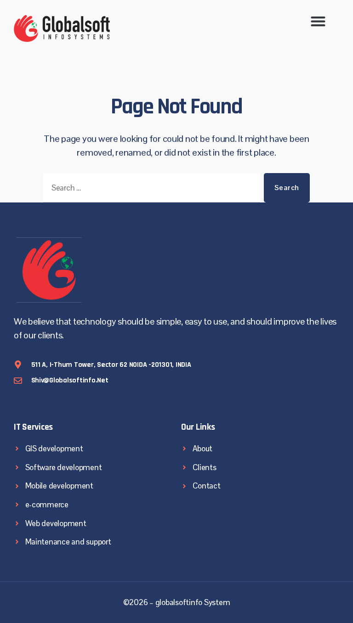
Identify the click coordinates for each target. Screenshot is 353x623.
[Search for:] (150, 189)
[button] (318, 21)
